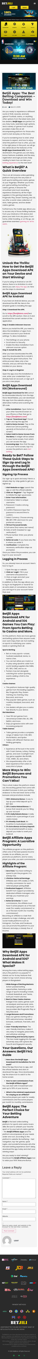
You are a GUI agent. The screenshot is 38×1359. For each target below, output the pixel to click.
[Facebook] (13, 1355)
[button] (34, 3)
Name (5, 1201)
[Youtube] (19, 1355)
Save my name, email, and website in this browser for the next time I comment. (16, 1226)
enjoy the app (21, 287)
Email (4, 1209)
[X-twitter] (24, 1355)
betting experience (10, 163)
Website (5, 1216)
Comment (6, 1178)
